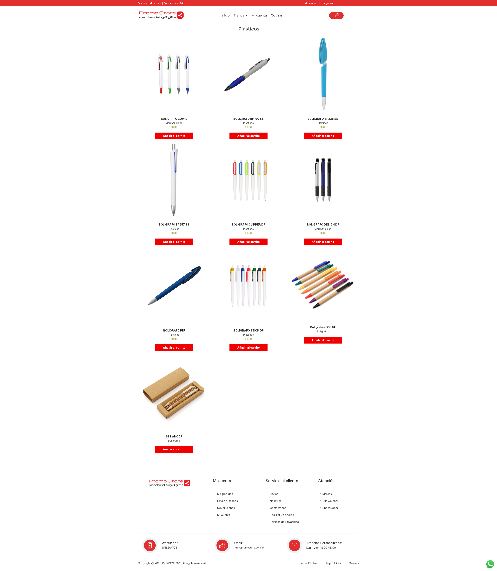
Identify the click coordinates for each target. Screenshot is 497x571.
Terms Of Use (308, 563)
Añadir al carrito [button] (174, 135)
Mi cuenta (310, 3)
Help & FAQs (333, 563)
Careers (354, 563)
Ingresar (328, 3)
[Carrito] (336, 15)
